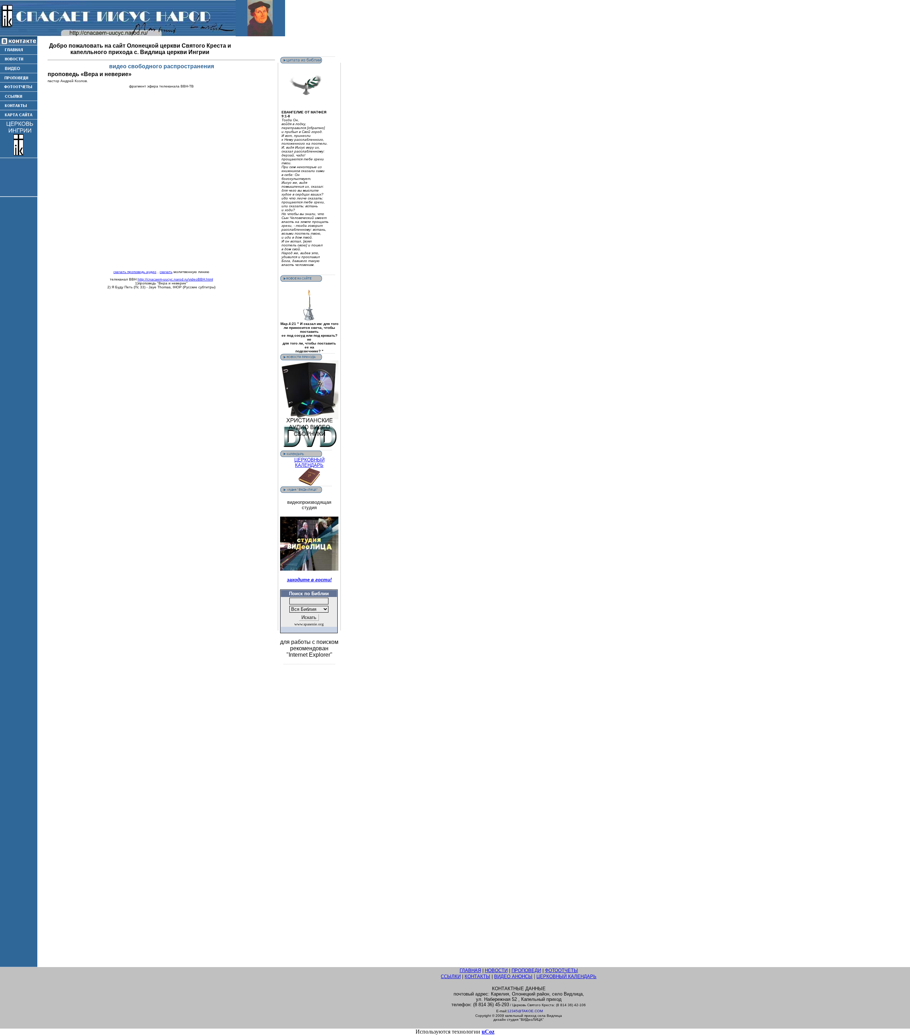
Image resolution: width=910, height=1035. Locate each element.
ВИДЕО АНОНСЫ (513, 976)
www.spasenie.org (309, 624)
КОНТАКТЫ (477, 976)
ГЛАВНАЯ (470, 970)
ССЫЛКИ (451, 976)
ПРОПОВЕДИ (526, 970)
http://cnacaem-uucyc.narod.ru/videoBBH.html (175, 279)
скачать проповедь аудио (134, 272)
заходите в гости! (309, 579)
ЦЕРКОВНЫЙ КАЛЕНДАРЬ (309, 462)
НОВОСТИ (496, 970)
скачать (166, 272)
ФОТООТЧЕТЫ (561, 970)
